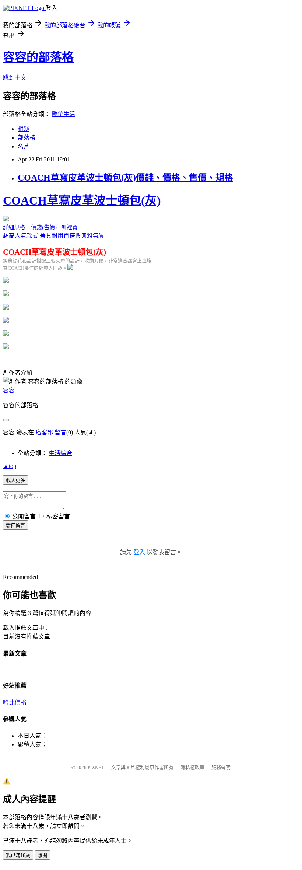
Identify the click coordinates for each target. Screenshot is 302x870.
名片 (23, 146)
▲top (9, 466)
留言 (60, 432)
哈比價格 (15, 702)
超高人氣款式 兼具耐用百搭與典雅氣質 (82, 232)
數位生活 (63, 114)
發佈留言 (15, 525)
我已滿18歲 (18, 855)
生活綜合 (60, 453)
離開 (42, 855)
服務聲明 (221, 767)
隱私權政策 (192, 767)
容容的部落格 (38, 57)
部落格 (26, 137)
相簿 (23, 129)
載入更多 (15, 480)
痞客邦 (44, 432)
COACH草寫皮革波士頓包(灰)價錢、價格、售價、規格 (125, 177)
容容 (9, 390)
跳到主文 (15, 77)
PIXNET (96, 767)
